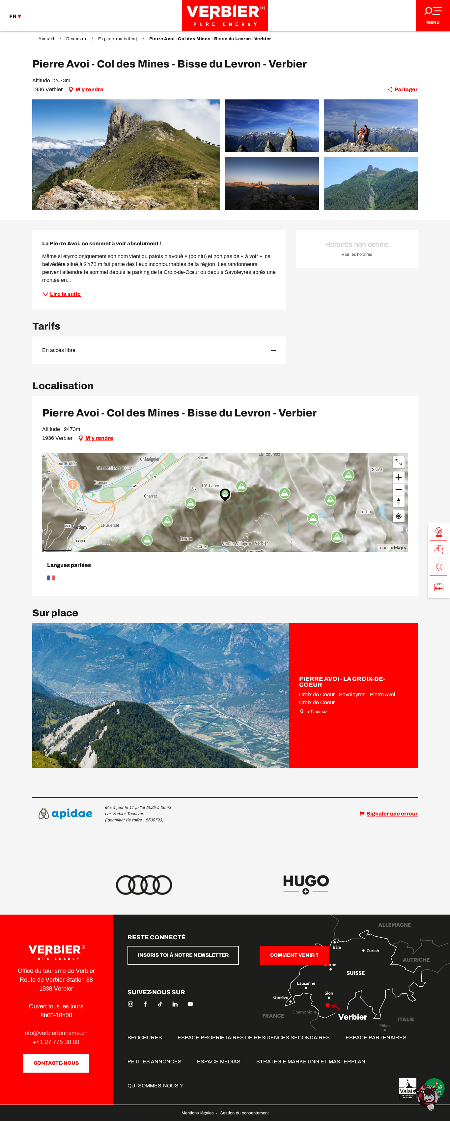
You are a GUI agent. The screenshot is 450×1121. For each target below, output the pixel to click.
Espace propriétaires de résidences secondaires (254, 1037)
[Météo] (438, 566)
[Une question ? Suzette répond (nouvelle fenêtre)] (426, 1097)
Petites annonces (154, 1061)
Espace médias (218, 1061)
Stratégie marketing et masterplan (310, 1061)
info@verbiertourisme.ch (56, 1033)
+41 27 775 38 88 (56, 1042)
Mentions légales (198, 1113)
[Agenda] (439, 586)
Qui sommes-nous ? (155, 1085)
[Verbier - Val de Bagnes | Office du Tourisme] (225, 15)
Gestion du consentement (244, 1113)
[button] (126, 154)
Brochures (144, 1037)
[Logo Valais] (407, 1088)
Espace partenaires (376, 1037)
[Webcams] (438, 532)
